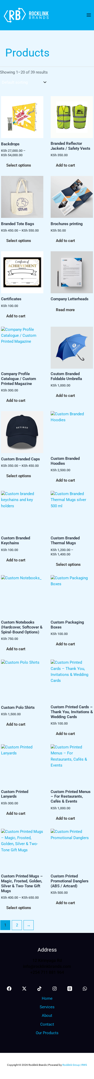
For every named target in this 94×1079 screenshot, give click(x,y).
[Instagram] (54, 988)
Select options (18, 165)
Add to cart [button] (65, 165)
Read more (65, 310)
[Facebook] (9, 988)
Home (47, 998)
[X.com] (24, 988)
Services (47, 1007)
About (47, 1015)
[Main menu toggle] (89, 15)
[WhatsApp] (85, 988)
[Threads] (69, 988)
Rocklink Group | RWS (74, 1064)
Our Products (47, 1033)
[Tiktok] (39, 988)
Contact (47, 1024)
